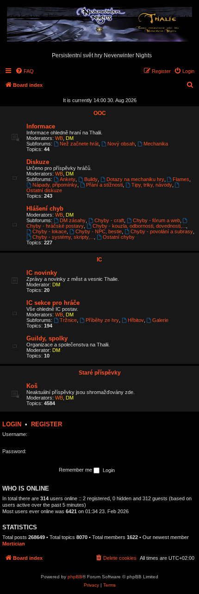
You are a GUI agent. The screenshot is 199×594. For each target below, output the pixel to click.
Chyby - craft (109, 220)
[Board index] (99, 25)
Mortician (13, 543)
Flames (181, 179)
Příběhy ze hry (102, 320)
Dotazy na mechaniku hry (135, 179)
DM (70, 138)
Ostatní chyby (119, 237)
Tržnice (68, 320)
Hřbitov (136, 320)
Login (11, 424)
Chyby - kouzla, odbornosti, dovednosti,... (139, 226)
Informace (40, 126)
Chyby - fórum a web (156, 220)
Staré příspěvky (100, 373)
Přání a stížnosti (104, 185)
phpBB (75, 576)
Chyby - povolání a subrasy (162, 231)
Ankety (67, 179)
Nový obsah (121, 143)
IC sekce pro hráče (53, 302)
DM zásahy (73, 220)
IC (99, 259)
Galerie (160, 320)
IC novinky (41, 272)
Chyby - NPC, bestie (98, 231)
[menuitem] (24, 71)
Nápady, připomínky (54, 185)
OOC (99, 113)
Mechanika (155, 143)
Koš (31, 385)
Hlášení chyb (44, 208)
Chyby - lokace (49, 231)
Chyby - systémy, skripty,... (63, 237)
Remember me (76, 470)
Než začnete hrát (79, 143)
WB (59, 138)
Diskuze (37, 161)
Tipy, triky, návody (151, 185)
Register (46, 424)
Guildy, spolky (47, 338)
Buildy (91, 179)
